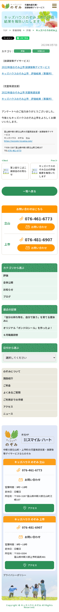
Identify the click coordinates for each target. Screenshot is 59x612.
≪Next (5, 160)
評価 (22, 51)
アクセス (8, 406)
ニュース (8, 413)
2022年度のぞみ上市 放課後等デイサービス (26, 67)
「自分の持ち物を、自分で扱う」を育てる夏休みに (29, 319)
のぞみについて (11, 371)
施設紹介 (8, 378)
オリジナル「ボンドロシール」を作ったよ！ (27, 328)
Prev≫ (54, 160)
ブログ (7, 296)
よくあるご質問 (11, 392)
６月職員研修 (10, 335)
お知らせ (41, 51)
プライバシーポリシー (14, 575)
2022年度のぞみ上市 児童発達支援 (21, 92)
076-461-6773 (14, 150)
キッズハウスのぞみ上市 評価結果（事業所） (27, 73)
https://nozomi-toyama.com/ (18, 141)
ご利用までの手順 (13, 399)
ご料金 (7, 385)
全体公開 (8, 282)
